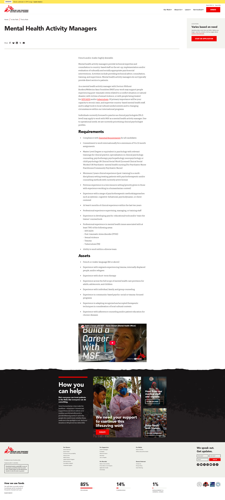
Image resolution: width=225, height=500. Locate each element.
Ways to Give (66, 455)
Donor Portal (66, 451)
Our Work (167, 10)
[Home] (31, 8)
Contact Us (138, 463)
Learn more (38, 2)
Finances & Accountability (69, 453)
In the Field (14, 19)
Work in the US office (105, 463)
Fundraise (102, 451)
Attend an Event (103, 453)
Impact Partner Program (68, 459)
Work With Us (210, 5)
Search (217, 5)
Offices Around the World (142, 451)
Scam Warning (139, 467)
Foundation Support (68, 463)
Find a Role (24, 19)
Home (6, 19)
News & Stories (139, 449)
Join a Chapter (103, 457)
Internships (102, 469)
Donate (102, 432)
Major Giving (66, 457)
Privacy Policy (139, 465)
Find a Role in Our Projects (106, 465)
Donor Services (67, 449)
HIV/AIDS (85, 99)
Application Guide (104, 467)
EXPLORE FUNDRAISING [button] (154, 433)
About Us (177, 10)
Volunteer (102, 455)
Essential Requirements (109, 138)
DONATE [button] (213, 10)
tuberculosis (102, 99)
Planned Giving (67, 461)
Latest (187, 10)
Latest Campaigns (104, 449)
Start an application (204, 39)
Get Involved (197, 10)
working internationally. (198, 33)
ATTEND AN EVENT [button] (152, 401)
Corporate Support (67, 465)
